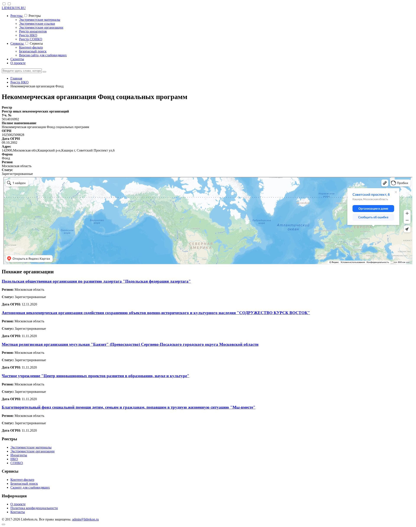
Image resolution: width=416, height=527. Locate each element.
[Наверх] (3, 524)
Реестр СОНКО (30, 39)
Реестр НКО (28, 35)
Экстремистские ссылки (37, 23)
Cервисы (17, 43)
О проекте (18, 63)
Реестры (16, 16)
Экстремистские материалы (39, 19)
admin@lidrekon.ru (85, 519)
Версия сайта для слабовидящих (43, 55)
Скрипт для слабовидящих (30, 487)
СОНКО (16, 463)
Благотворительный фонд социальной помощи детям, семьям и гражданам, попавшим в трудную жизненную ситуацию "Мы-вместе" (128, 407)
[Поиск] (44, 71)
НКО (14, 459)
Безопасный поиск (33, 51)
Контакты (17, 512)
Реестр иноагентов (33, 31)
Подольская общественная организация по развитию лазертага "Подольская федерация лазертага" (96, 281)
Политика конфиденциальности (34, 508)
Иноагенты (18, 455)
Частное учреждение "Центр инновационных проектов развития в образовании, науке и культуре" (95, 376)
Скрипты (17, 59)
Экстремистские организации (41, 27)
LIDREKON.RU (14, 8)
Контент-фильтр (31, 47)
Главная (16, 78)
